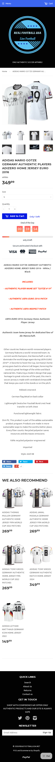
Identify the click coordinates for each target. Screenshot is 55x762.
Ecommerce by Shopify (30, 750)
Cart (50, 3)
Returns (27, 690)
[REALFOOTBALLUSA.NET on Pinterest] (27, 719)
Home (4, 71)
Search (27, 682)
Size (4, 192)
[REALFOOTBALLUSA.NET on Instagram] (35, 719)
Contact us (27, 694)
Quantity (6, 204)
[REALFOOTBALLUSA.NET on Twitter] (20, 719)
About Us (27, 686)
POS (15, 750)
